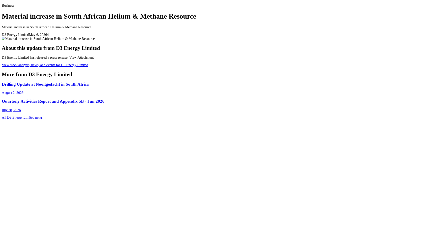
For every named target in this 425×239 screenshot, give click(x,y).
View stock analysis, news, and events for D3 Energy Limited (45, 65)
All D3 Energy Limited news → (24, 117)
